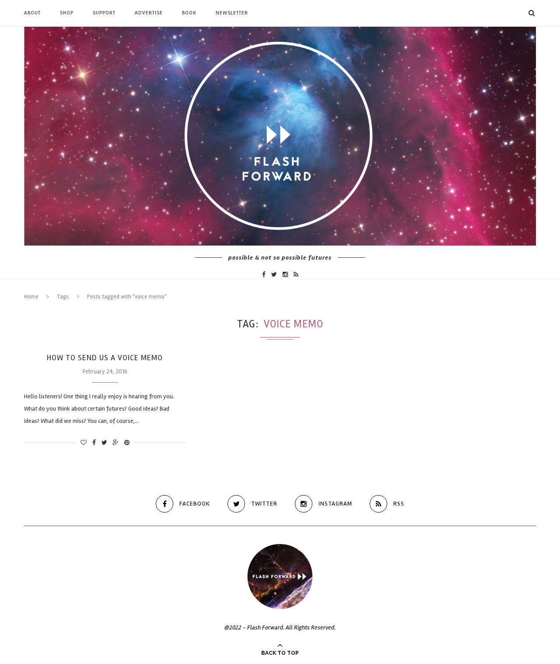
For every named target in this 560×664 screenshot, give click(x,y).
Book (189, 13)
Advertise (149, 13)
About (32, 13)
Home (31, 296)
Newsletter (232, 13)
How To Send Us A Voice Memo (105, 357)
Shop (67, 13)
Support (104, 13)
